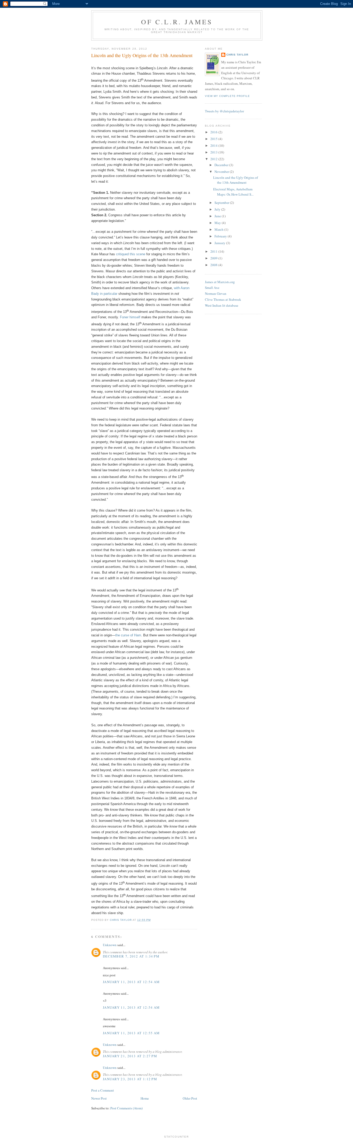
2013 (214, 152)
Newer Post (99, 1098)
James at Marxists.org (220, 282)
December (221, 165)
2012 (214, 159)
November (222, 171)
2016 (214, 132)
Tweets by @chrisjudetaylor (224, 111)
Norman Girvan (215, 293)
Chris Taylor (237, 54)
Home (145, 1098)
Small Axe (212, 287)
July (217, 209)
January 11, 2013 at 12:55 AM (131, 1033)
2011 (214, 251)
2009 (214, 258)
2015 (214, 138)
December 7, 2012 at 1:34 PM (131, 956)
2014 (214, 145)
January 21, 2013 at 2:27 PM (130, 1056)
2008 (214, 264)
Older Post (190, 1098)
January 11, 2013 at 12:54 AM (131, 981)
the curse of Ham (128, 635)
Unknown (110, 945)
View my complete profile (227, 96)
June (218, 216)
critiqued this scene (130, 254)
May (218, 222)
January (220, 243)
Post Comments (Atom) (126, 1108)
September (222, 202)
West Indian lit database (221, 305)
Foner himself (130, 317)
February (221, 236)
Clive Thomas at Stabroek (223, 299)
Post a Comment (102, 1090)
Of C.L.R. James (177, 21)
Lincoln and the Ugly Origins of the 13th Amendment (235, 180)
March (219, 229)
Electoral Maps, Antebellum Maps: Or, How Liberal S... (233, 192)
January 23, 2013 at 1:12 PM (130, 1079)
